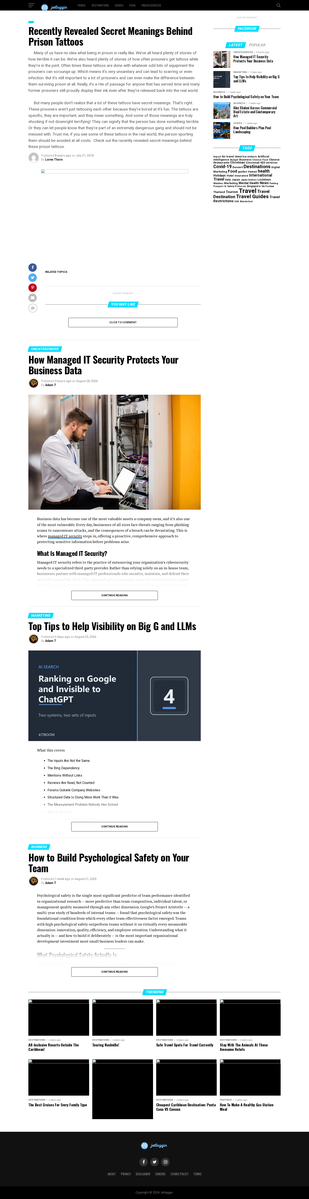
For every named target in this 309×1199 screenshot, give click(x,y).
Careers (160, 1174)
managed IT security (65, 536)
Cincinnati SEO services (261, 162)
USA (236, 201)
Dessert (237, 167)
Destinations (100, 5)
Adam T (50, 385)
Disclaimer (143, 1174)
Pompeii (218, 186)
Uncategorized (151, 5)
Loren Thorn (54, 159)
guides (242, 171)
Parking (273, 183)
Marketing (231, 183)
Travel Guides (252, 196)
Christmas (237, 162)
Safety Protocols (236, 186)
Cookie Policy (179, 1174)
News (264, 183)
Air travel (228, 156)
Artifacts (252, 156)
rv (225, 186)
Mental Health (249, 183)
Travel (81, 5)
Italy (228, 179)
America (241, 156)
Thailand (219, 192)
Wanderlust (246, 201)
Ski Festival (267, 186)
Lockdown (264, 179)
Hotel (230, 175)
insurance (241, 175)
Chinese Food (260, 159)
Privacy (126, 1174)
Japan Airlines (249, 179)
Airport (217, 156)
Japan (236, 179)
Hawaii (252, 171)
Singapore (254, 186)
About (112, 1174)
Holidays (219, 175)
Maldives (218, 183)
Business (245, 159)
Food (132, 5)
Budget (234, 159)
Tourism (232, 192)
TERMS (197, 1174)
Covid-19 (222, 166)
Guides (119, 5)
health (264, 171)
